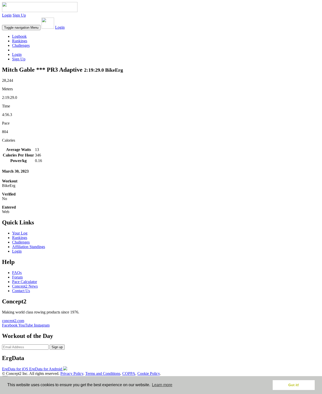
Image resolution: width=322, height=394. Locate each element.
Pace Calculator (24, 282)
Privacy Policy (71, 373)
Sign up (57, 347)
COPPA (128, 373)
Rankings (19, 41)
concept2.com (13, 321)
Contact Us (21, 291)
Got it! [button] (293, 385)
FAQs (17, 272)
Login (7, 15)
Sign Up (19, 15)
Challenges (21, 45)
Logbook (19, 36)
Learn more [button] (162, 385)
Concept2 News (25, 286)
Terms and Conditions (102, 373)
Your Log (19, 233)
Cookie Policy (148, 373)
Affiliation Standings (28, 247)
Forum (17, 277)
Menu (21, 27)
